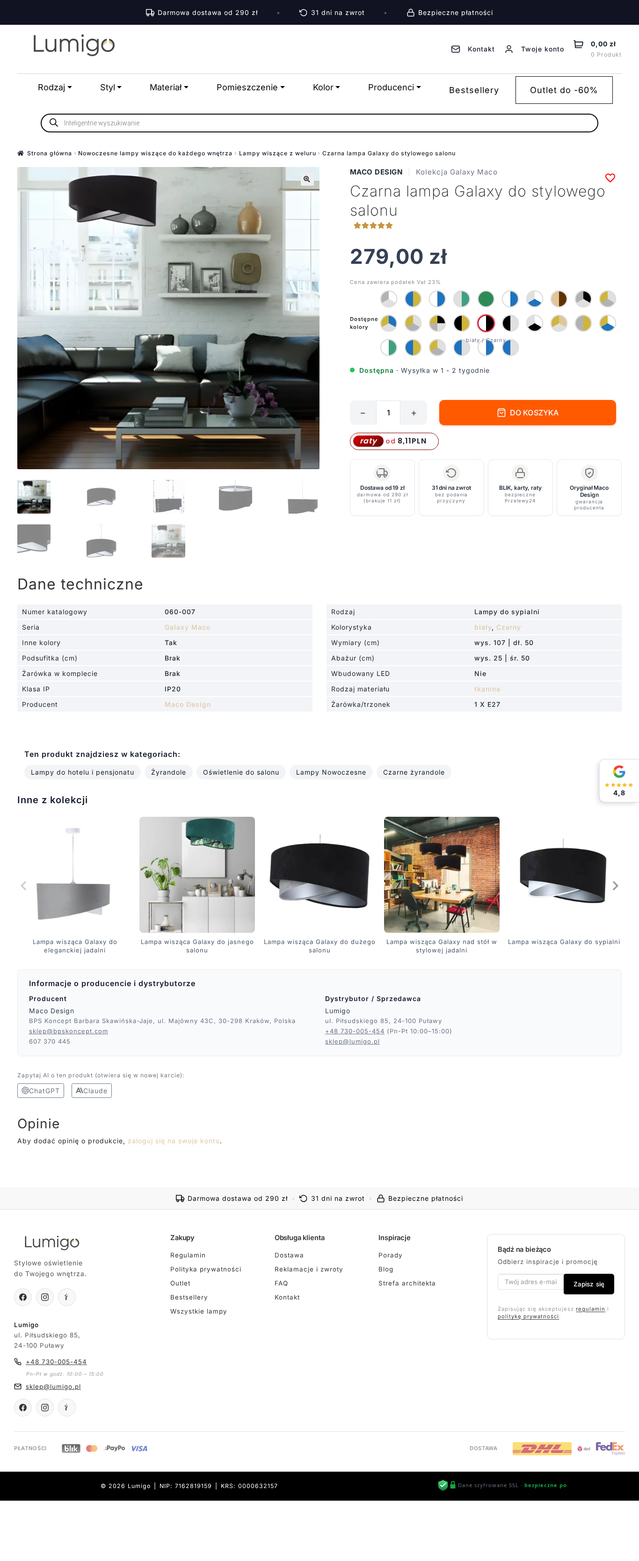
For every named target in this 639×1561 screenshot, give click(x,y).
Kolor (323, 87)
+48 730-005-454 (355, 1031)
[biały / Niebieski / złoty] (607, 323)
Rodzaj (51, 87)
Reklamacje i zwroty (309, 1269)
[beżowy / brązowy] (559, 299)
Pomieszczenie (247, 87)
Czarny (508, 627)
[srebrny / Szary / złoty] (607, 299)
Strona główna (49, 153)
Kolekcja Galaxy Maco (457, 171)
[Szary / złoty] (583, 323)
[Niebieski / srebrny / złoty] (388, 323)
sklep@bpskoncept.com (68, 1031)
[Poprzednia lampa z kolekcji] (24, 886)
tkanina (487, 689)
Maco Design (376, 171)
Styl (107, 87)
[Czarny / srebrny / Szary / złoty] (437, 323)
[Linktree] (67, 1297)
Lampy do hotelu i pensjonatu (82, 772)
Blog (385, 1269)
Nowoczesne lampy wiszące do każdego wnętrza (155, 153)
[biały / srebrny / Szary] (388, 299)
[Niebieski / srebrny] (461, 347)
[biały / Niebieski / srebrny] (534, 299)
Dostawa (289, 1254)
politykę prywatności (528, 1316)
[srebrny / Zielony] (461, 299)
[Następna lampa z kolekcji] (615, 886)
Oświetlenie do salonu (241, 772)
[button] (307, 179)
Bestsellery (474, 90)
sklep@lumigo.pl (352, 1041)
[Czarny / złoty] (461, 323)
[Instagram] (45, 1297)
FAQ (281, 1283)
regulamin (590, 1308)
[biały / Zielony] (388, 347)
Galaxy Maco (188, 627)
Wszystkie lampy (198, 1311)
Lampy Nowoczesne (331, 772)
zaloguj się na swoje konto (174, 1141)
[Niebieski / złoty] (413, 299)
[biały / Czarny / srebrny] (534, 323)
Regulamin (188, 1254)
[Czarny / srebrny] (510, 323)
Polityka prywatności (205, 1269)
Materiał (166, 87)
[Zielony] (486, 299)
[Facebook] (23, 1297)
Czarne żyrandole (414, 772)
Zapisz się (589, 1284)
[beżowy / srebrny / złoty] (559, 323)
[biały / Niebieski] (437, 299)
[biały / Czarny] (486, 323)
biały (483, 627)
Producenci (391, 87)
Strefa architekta (407, 1283)
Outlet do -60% (564, 90)
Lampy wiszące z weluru (277, 153)
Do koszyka (534, 412)
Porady (390, 1254)
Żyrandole (168, 772)
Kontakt (287, 1297)
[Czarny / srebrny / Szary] (583, 299)
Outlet (180, 1283)
